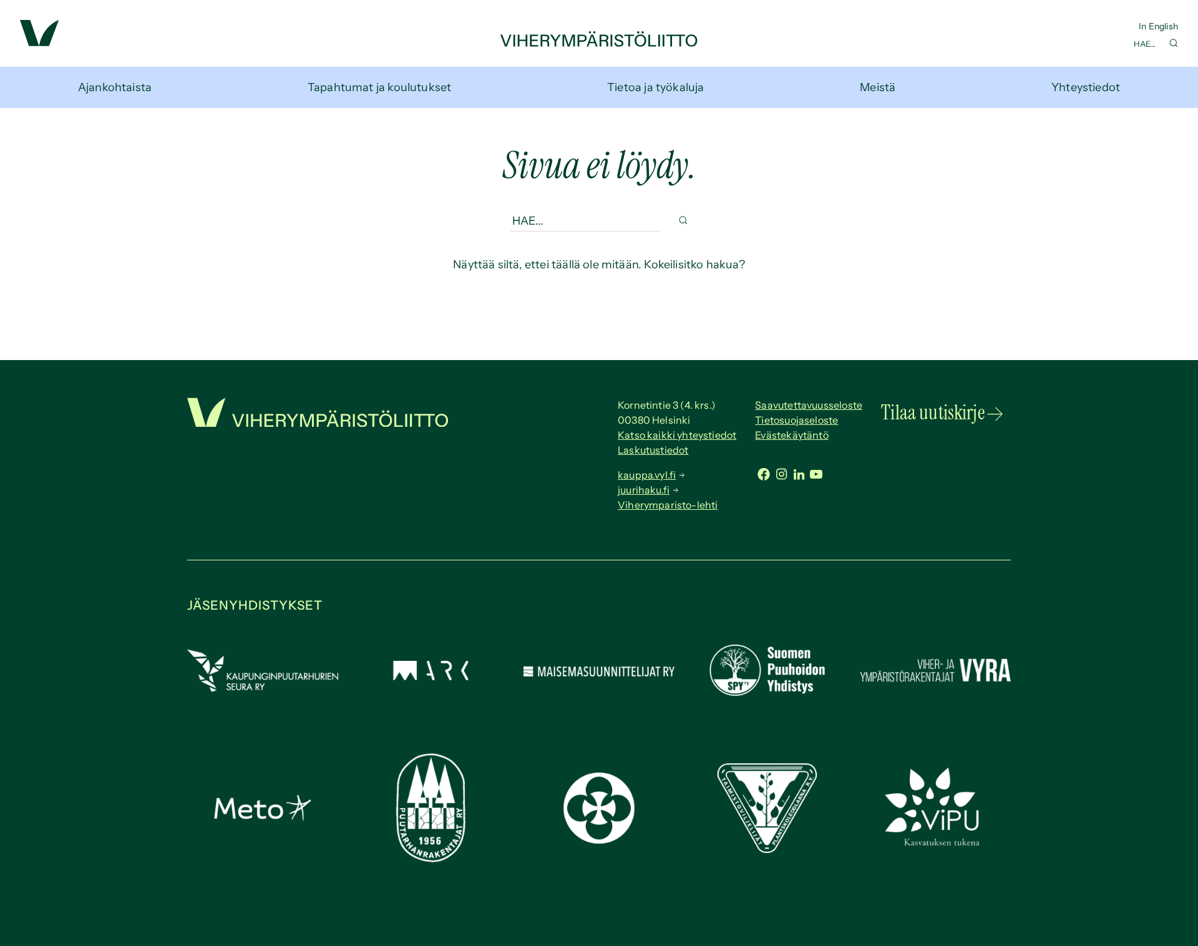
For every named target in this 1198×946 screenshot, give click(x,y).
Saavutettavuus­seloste (808, 405)
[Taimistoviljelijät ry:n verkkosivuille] (766, 849)
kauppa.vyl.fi (647, 475)
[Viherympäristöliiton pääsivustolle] (39, 42)
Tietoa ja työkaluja (655, 87)
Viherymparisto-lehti (668, 505)
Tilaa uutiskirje (933, 412)
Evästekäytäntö (792, 435)
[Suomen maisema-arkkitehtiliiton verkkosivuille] (430, 676)
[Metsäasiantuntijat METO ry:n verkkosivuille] (262, 817)
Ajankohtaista (115, 87)
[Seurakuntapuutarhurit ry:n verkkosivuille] (599, 840)
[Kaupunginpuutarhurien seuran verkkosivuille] (262, 688)
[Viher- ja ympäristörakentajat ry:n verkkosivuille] (935, 683)
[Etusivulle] (599, 43)
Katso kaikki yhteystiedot (677, 435)
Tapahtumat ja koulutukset (380, 87)
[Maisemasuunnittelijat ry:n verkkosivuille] (599, 673)
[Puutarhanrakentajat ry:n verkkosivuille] (430, 859)
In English (1158, 26)
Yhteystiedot (1085, 87)
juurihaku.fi (644, 490)
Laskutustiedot (653, 450)
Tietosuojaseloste (796, 420)
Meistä (877, 87)
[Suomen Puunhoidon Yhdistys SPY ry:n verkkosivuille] (766, 692)
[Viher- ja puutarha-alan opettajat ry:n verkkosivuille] (935, 844)
